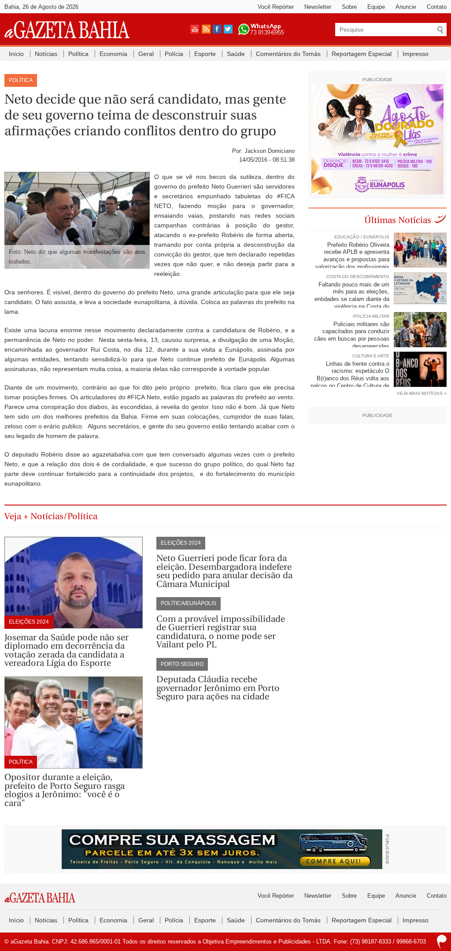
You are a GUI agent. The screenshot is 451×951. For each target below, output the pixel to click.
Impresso (416, 53)
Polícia (174, 53)
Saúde (236, 53)
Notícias (46, 53)
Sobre (349, 7)
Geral (146, 53)
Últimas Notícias (397, 220)
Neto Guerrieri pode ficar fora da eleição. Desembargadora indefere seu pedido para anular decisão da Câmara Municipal (224, 571)
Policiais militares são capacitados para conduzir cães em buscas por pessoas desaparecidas (351, 335)
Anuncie (406, 7)
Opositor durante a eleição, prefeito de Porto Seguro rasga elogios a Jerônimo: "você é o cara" (64, 790)
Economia (113, 53)
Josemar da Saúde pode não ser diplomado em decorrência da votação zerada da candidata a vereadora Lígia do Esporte (66, 650)
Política (78, 53)
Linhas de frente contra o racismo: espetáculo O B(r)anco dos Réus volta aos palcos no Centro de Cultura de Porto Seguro (379, 378)
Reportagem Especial (362, 53)
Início (16, 53)
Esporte (205, 53)
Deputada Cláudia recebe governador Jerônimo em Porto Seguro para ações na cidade (218, 688)
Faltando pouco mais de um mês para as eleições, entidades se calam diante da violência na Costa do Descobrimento (380, 299)
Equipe (376, 7)
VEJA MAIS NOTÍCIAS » (422, 393)
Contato (437, 7)
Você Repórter (276, 7)
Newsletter (317, 7)
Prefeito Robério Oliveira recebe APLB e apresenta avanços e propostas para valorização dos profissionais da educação (381, 259)
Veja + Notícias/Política (50, 516)
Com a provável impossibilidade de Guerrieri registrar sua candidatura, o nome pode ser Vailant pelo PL (220, 632)
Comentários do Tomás (288, 53)
